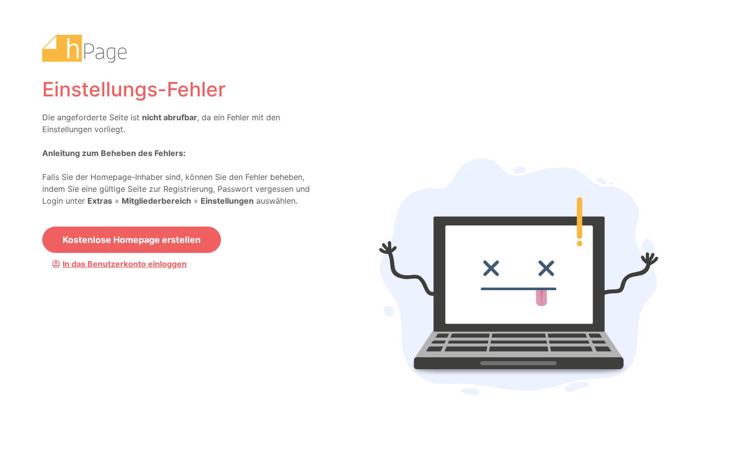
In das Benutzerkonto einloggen (125, 264)
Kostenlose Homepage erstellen (132, 240)
